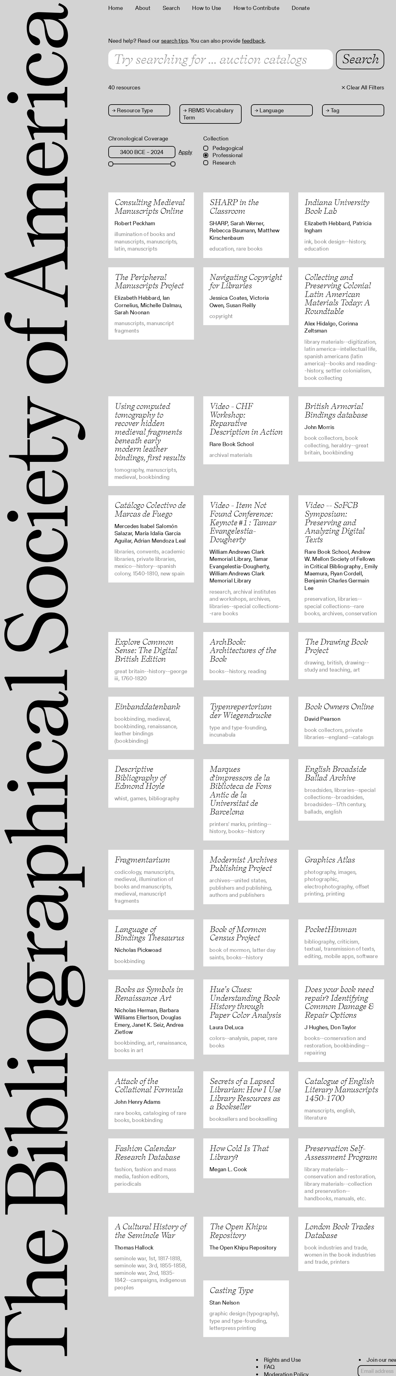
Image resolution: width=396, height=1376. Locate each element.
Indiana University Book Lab (336, 206)
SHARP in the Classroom (234, 206)
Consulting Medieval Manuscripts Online (149, 206)
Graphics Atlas (329, 859)
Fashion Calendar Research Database (147, 1152)
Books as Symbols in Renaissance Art (148, 993)
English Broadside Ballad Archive (335, 773)
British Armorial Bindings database (336, 410)
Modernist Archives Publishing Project (243, 864)
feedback (253, 41)
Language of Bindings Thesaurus (149, 933)
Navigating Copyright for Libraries (245, 281)
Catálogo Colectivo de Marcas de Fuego (150, 509)
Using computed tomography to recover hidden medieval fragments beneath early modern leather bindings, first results (149, 431)
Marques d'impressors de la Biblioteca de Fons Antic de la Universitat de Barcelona (240, 790)
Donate (301, 8)
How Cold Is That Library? (239, 1152)
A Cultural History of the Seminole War (150, 1231)
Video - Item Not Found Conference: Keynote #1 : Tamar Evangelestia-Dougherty (242, 522)
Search (171, 8)
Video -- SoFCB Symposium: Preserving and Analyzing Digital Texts (334, 522)
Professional (227, 155)
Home (115, 8)
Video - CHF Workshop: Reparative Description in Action (245, 418)
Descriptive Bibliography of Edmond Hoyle (140, 777)
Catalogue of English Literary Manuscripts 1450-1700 (341, 1089)
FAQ (269, 1367)
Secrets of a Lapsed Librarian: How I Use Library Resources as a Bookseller (245, 1094)
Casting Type (231, 1290)
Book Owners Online (339, 706)
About (142, 8)
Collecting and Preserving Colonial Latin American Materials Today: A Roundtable (337, 294)
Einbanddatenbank (147, 706)
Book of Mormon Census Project (237, 933)
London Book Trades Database (339, 1231)
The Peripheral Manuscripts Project (148, 281)
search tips (174, 41)
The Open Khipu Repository (238, 1231)
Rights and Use (282, 1360)
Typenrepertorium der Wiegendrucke (240, 711)
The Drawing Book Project (336, 646)
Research (223, 162)
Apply (185, 152)
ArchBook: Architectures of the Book (242, 650)
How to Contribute (256, 8)
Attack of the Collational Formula (148, 1085)
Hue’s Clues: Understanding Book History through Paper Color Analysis (245, 1002)
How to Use (206, 8)
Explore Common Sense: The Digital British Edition (145, 650)
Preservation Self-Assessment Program (340, 1152)
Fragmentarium (142, 859)
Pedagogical (227, 148)
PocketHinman (330, 929)
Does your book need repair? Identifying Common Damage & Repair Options (338, 1002)
